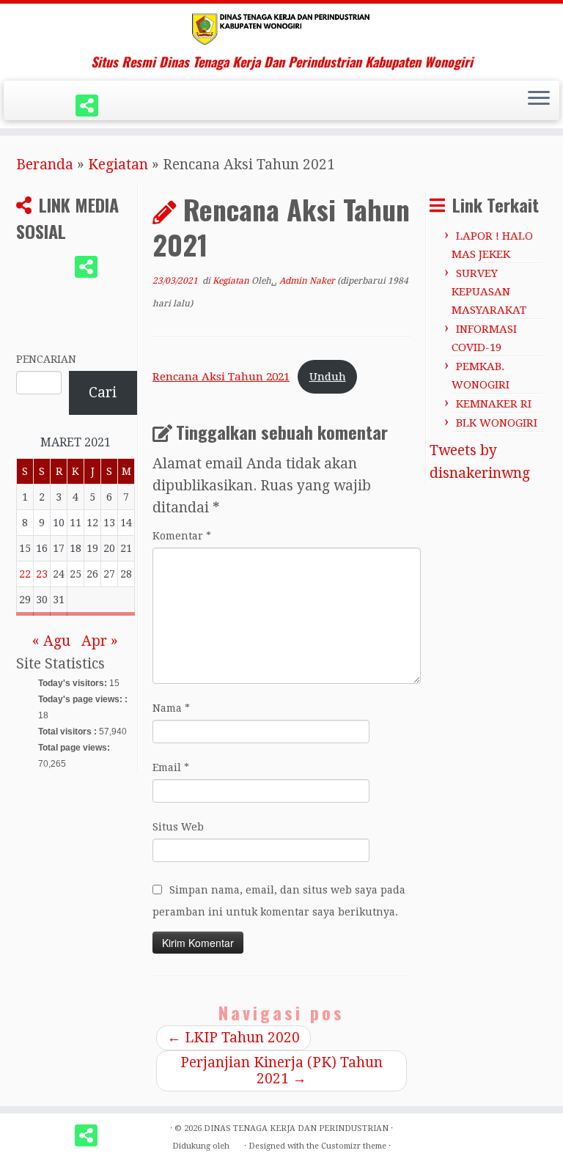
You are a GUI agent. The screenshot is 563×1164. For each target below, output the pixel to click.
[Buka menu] (539, 100)
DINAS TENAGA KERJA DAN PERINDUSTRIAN (296, 1128)
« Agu (51, 641)
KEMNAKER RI (493, 403)
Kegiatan (118, 164)
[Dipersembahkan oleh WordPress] (237, 1143)
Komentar (181, 536)
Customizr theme (353, 1146)
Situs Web (178, 827)
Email (170, 767)
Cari (103, 392)
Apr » (99, 641)
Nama (171, 708)
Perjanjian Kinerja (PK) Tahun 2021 (281, 1070)
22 (25, 574)
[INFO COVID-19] (92, 106)
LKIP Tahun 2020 (233, 1037)
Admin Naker (307, 281)
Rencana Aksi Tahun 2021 (221, 376)
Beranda (44, 164)
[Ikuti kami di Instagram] (61, 106)
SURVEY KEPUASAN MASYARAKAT (489, 292)
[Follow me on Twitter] (31, 106)
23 (42, 574)
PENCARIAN (46, 359)
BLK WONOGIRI (496, 423)
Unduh (327, 376)
